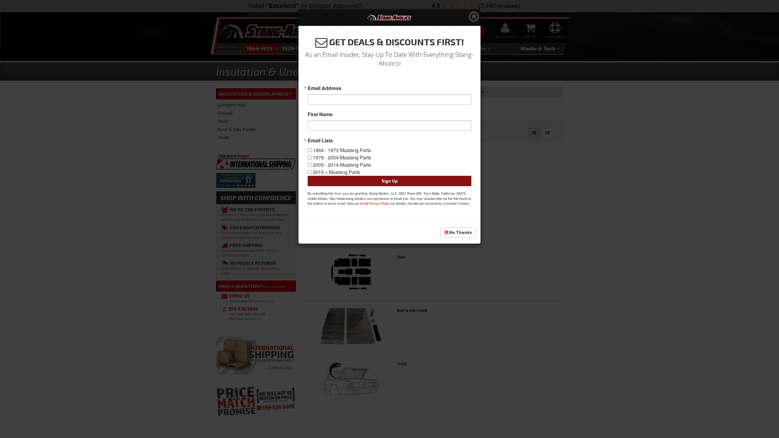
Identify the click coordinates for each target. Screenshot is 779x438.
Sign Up (390, 180)
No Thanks (460, 232)
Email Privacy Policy (375, 203)
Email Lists (320, 140)
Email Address (324, 88)
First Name (320, 114)
